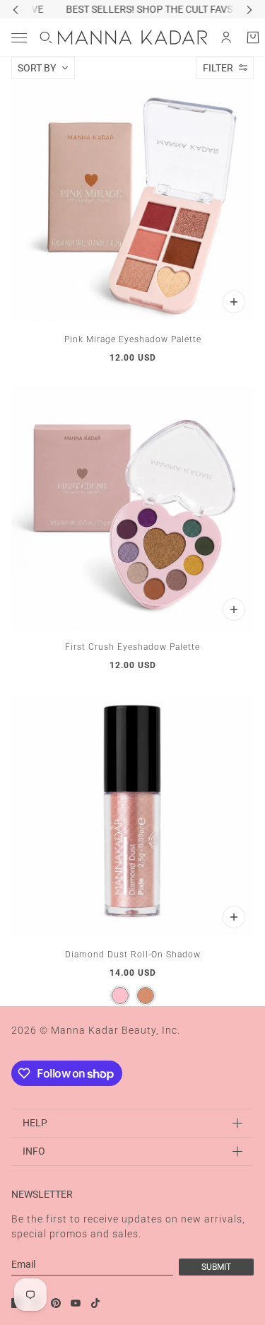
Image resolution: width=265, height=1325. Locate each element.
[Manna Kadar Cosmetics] (132, 37)
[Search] (46, 37)
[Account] (226, 37)
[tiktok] (95, 1303)
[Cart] (253, 37)
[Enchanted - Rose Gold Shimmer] (145, 995)
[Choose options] (234, 917)
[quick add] (234, 302)
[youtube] (75, 1303)
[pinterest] (56, 1303)
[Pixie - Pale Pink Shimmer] (120, 995)
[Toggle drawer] (19, 37)
